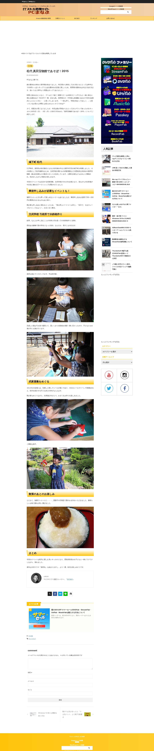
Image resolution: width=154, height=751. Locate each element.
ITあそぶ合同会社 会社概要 (77, 736)
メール (31, 681)
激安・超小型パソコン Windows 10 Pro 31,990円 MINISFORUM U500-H (121, 218)
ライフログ (32, 639)
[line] (65, 594)
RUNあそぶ (32, 1)
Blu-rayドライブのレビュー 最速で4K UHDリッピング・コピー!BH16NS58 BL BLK (121, 181)
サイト (30, 690)
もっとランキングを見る (110, 274)
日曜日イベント (60, 18)
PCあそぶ (25, 1)
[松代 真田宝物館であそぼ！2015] (60, 594)
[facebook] (55, 594)
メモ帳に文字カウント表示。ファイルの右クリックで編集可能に (121, 266)
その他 (31, 636)
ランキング (93, 18)
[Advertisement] (77, 36)
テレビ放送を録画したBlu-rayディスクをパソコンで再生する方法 (121, 158)
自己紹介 (77, 18)
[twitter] (50, 594)
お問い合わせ (110, 18)
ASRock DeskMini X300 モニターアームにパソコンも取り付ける (121, 230)
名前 (30, 672)
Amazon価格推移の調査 (43, 18)
